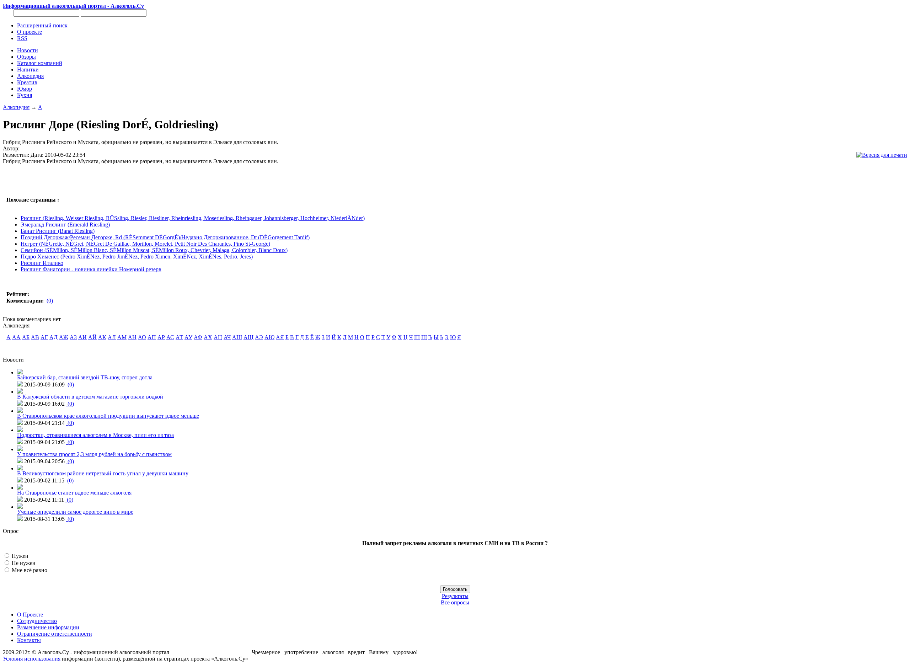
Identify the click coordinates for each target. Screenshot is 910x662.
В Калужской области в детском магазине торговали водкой (90, 397)
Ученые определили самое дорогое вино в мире (75, 512)
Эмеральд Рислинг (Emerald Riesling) (65, 224)
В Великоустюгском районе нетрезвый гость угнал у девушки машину (102, 473)
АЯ (280, 337)
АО (142, 337)
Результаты (455, 596)
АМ (122, 337)
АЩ (248, 337)
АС (170, 337)
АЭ (259, 337)
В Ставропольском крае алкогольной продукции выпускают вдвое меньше (108, 416)
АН (132, 337)
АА (16, 337)
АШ (237, 337)
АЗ (73, 337)
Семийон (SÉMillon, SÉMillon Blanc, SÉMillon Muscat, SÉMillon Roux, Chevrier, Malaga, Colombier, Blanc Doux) (154, 250)
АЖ (63, 337)
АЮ (269, 337)
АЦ (218, 337)
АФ (198, 337)
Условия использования (31, 659)
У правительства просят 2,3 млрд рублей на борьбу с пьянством (94, 454)
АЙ (92, 337)
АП (152, 337)
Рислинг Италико (42, 263)
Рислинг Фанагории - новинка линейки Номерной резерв (91, 269)
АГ (44, 337)
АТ (179, 337)
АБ (26, 337)
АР (161, 337)
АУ (188, 337)
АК (102, 337)
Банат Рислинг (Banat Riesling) (58, 231)
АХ (208, 337)
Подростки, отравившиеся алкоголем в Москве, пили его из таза (95, 435)
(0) (49, 301)
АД (53, 337)
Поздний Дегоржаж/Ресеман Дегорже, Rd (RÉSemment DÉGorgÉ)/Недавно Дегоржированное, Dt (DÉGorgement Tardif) (165, 237)
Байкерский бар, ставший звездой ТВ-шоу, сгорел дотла (84, 377)
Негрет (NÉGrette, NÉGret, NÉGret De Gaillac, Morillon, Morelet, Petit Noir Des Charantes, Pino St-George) (145, 244)
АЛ (112, 337)
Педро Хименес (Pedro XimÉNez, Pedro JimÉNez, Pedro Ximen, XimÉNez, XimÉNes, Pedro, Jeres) (137, 256)
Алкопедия (16, 107)
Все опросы (455, 602)
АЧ (227, 337)
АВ (35, 337)
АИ (82, 337)
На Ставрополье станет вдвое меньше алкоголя (74, 493)
